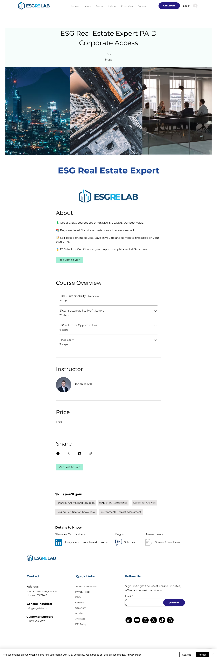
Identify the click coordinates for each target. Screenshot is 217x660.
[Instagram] (145, 620)
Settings (186, 654)
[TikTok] (162, 620)
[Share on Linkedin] (80, 454)
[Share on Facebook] (58, 454)
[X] (153, 620)
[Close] (213, 654)
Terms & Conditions (85, 586)
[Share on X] (69, 454)
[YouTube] (137, 620)
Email (128, 596)
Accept (202, 654)
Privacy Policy (82, 591)
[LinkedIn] (58, 542)
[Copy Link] (90, 454)
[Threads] (170, 620)
